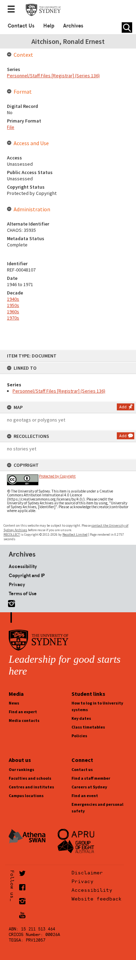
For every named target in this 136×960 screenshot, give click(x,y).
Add (123, 406)
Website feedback (96, 898)
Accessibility (23, 566)
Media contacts (24, 720)
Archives (73, 26)
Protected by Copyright (57, 476)
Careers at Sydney (89, 786)
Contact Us (21, 26)
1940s (13, 299)
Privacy (17, 584)
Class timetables (88, 727)
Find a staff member (90, 778)
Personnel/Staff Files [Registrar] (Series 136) (59, 391)
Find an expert (23, 711)
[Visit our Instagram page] (10, 602)
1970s (13, 318)
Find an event (84, 795)
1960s (13, 311)
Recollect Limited (75, 534)
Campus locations (26, 795)
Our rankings (21, 769)
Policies (79, 735)
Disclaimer (87, 872)
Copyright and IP (27, 575)
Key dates (81, 718)
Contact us (82, 769)
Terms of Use (23, 593)
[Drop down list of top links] (13, 10)
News (14, 703)
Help (48, 26)
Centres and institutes (31, 786)
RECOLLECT (11, 534)
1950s (13, 305)
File (10, 127)
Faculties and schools (30, 778)
